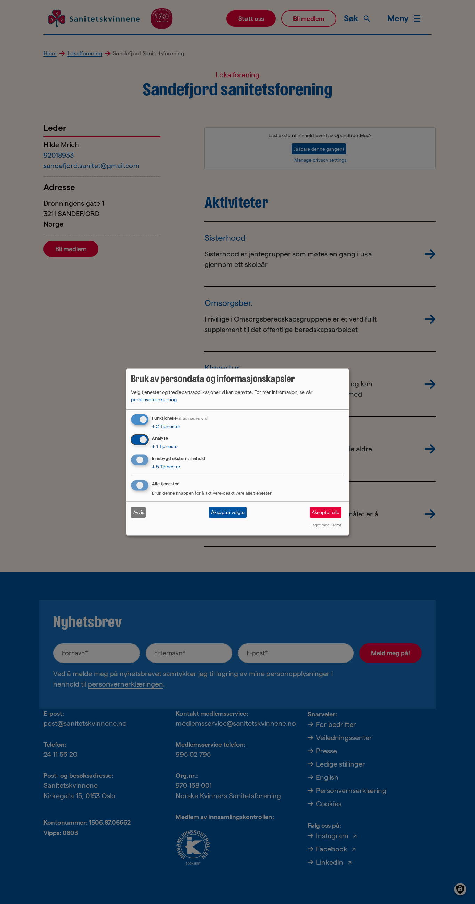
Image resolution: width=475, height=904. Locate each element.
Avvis (138, 512)
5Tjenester (166, 466)
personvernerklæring (154, 399)
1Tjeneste (165, 446)
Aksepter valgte (228, 512)
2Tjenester (166, 426)
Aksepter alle (325, 512)
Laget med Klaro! (326, 525)
